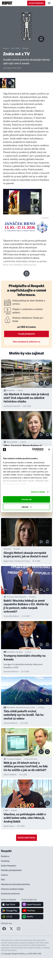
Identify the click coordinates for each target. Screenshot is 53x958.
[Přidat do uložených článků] (47, 383)
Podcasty (10, 597)
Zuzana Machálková (11, 616)
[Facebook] (4, 931)
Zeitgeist (18, 759)
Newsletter (11, 652)
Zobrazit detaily (38, 492)
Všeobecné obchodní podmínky (15, 884)
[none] (10, 83)
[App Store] (10, 904)
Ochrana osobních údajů (12, 889)
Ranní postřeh (12, 442)
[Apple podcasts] (32, 904)
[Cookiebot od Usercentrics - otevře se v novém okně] (32, 449)
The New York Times (22, 561)
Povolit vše (27, 499)
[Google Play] (10, 910)
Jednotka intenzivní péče (25, 708)
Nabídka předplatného (11, 870)
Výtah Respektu (20, 597)
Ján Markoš (8, 406)
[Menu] (49, 3)
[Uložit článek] (41, 39)
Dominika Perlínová (11, 672)
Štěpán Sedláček (10, 775)
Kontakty (5, 861)
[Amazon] (10, 916)
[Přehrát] (41, 383)
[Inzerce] (26, 226)
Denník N (16, 406)
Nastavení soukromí (10, 893)
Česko (6, 810)
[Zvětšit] (7, 83)
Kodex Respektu (8, 865)
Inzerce (4, 875)
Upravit (25, 507)
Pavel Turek (16, 68)
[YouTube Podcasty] (32, 910)
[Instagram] (18, 931)
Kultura (6, 48)
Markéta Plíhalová (10, 723)
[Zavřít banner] (49, 449)
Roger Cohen (9, 561)
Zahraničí (7, 549)
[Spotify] (32, 916)
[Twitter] (11, 931)
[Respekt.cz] (7, 3)
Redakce (5, 856)
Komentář (10, 390)
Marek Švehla (9, 826)
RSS (3, 879)
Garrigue (19, 652)
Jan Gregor (7, 68)
